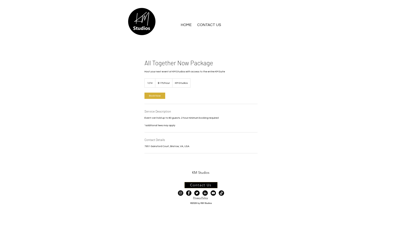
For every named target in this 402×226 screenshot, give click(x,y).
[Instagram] (180, 193)
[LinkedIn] (205, 193)
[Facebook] (188, 193)
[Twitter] (197, 193)
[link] (154, 96)
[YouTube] (213, 193)
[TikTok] (221, 193)
